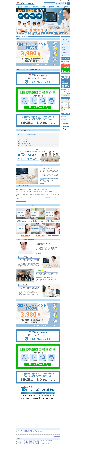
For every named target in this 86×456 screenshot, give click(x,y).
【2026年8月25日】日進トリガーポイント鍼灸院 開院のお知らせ (33, 431)
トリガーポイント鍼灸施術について (21, 201)
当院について (42, 183)
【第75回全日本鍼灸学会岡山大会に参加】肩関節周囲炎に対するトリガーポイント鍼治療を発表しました (38, 440)
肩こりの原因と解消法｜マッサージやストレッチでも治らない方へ (33, 444)
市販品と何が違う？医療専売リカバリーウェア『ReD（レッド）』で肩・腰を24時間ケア (36, 443)
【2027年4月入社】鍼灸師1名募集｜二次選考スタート (31, 442)
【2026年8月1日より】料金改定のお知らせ (30, 430)
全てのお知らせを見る (57, 436)
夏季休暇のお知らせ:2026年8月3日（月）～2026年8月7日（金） (33, 432)
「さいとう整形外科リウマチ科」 (42, 247)
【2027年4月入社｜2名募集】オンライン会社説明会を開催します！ (33, 441)
